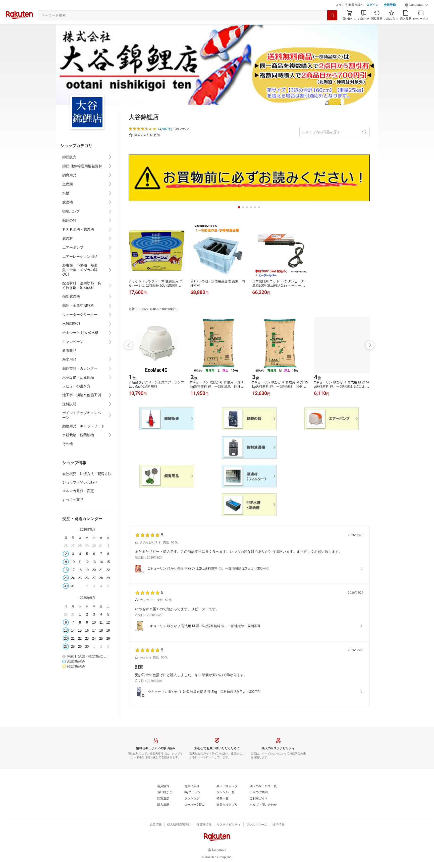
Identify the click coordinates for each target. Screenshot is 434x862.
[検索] (332, 15)
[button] (416, 5)
